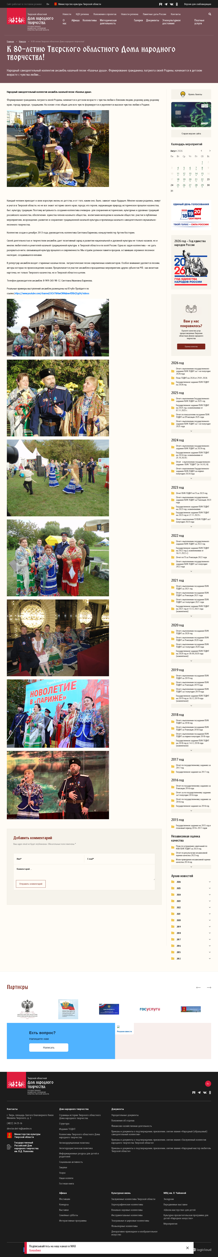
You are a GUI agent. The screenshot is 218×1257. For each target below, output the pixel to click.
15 (202, 173)
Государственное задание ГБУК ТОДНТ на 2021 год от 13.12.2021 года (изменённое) (192, 609)
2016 (178, 946)
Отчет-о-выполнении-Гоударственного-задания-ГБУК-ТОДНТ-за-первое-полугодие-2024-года (192, 471)
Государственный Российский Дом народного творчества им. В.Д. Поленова (26, 1147)
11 (178, 173)
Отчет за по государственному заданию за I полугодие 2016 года (193, 793)
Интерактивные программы (72, 1220)
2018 (178, 933)
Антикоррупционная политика (74, 1142)
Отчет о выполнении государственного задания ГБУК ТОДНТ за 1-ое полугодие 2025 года (193, 424)
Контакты (175, 14)
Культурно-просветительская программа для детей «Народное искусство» (186, 1217)
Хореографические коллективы (127, 1204)
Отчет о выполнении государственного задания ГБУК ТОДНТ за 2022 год (192, 542)
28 (196, 185)
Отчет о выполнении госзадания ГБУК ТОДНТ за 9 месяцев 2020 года (192, 638)
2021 (178, 914)
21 (196, 179)
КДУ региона (82, 14)
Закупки (63, 1167)
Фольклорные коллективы (124, 1226)
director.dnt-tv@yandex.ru (19, 1128)
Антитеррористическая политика (76, 1148)
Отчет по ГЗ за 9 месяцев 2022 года (191, 557)
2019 (178, 926)
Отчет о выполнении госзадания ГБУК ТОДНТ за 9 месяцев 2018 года (192, 728)
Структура (64, 1123)
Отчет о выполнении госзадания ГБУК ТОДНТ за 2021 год (192, 587)
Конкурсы (64, 1204)
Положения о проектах (105, 14)
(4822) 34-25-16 (14, 1123)
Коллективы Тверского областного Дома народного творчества (79, 1136)
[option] (27, 1009)
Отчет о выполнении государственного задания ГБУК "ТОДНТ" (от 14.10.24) (193, 463)
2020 (178, 920)
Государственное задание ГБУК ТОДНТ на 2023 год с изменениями (192, 507)
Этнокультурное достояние (171, 22)
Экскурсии (169, 1199)
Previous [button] (198, 987)
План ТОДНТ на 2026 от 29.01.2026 (191, 378)
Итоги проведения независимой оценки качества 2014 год (193, 860)
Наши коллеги (66, 1178)
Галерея (138, 20)
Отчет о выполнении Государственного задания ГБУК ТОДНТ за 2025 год (192, 399)
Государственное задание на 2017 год (192, 772)
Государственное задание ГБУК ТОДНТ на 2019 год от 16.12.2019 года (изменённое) (192, 698)
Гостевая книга (66, 1183)
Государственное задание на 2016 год (192, 806)
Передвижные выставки (175, 1204)
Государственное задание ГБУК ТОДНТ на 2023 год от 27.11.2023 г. (192, 513)
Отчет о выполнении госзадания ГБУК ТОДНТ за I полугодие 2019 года (192, 690)
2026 (178, 882)
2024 (178, 894)
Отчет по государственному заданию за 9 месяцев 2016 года (193, 787)
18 (178, 179)
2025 (178, 888)
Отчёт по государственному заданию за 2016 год (193, 800)
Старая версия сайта (191, 133)
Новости (67, 14)
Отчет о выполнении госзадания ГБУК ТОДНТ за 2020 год (192, 632)
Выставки (64, 1209)
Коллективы (90, 20)
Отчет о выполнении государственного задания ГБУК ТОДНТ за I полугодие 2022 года (192, 564)
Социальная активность (71, 1161)
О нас (64, 22)
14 (196, 173)
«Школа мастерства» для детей (179, 1209)
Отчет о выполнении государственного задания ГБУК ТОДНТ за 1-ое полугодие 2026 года (193, 371)
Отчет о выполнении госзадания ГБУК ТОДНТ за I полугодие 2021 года (192, 600)
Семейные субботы (68, 1215)
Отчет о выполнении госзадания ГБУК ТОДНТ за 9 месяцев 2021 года (192, 594)
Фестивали (64, 1199)
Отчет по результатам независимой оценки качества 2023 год (191, 854)
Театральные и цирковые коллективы (130, 1220)
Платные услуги (199, 22)
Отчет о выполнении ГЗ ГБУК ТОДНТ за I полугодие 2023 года (193, 520)
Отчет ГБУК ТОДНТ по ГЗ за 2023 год (191, 493)
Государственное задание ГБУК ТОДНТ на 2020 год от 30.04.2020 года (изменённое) (192, 653)
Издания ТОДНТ (67, 1128)
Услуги (62, 1172)
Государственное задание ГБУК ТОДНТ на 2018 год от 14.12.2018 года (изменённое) (192, 743)
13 (190, 173)
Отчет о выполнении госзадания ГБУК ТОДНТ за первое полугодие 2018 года (192, 735)
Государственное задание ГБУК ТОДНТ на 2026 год (192, 383)
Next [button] (209, 987)
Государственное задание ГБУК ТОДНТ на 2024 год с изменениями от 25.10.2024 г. (192, 455)
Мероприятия (170, 1223)
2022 (178, 907)
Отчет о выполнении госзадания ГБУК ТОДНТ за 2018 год (192, 721)
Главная (10, 41)
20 (190, 179)
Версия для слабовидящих (197, 4)
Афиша (75, 20)
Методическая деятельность (108, 22)
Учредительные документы (125, 1115)
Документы (152, 20)
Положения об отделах (122, 1120)
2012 (178, 958)
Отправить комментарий (30, 883)
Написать (48, 1047)
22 (202, 179)
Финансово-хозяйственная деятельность (131, 1125)
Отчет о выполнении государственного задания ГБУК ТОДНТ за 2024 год (192, 447)
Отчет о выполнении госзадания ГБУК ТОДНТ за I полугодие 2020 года (192, 645)
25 (178, 185)
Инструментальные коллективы (127, 1215)
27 (190, 185)
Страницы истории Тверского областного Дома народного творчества (80, 1116)
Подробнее (35, 1250)
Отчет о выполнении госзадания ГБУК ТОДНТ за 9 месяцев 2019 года (192, 683)
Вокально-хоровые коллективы (127, 1209)
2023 (178, 901)
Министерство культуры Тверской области (27, 1135)
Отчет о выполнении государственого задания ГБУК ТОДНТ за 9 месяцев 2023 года (193, 500)
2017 (178, 939)
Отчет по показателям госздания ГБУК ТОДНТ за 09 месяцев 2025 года (192, 415)
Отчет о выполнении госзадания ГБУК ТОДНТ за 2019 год (192, 676)
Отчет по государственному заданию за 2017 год (193, 766)
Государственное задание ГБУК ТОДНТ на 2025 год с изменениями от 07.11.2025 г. (192, 408)
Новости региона (129, 14)
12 (184, 173)
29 (202, 185)
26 (184, 185)
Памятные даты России (154, 14)
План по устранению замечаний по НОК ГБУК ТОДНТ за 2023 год (191, 847)
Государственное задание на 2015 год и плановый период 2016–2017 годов (193, 826)
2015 (178, 952)
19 (184, 179)
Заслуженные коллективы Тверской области (133, 1199)
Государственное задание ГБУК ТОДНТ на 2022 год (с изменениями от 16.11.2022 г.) (192, 550)
